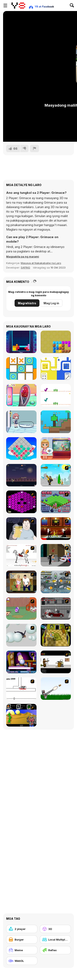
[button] (22, 256)
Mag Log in (51, 303)
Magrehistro (27, 303)
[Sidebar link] (5, 5)
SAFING (25, 267)
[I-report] (34, 148)
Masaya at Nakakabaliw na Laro (41, 263)
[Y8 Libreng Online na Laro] (18, 5)
